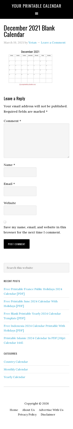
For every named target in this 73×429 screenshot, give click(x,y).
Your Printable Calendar (36, 5)
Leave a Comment (53, 42)
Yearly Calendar (14, 377)
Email (9, 184)
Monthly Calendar (16, 369)
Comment (12, 121)
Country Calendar (16, 361)
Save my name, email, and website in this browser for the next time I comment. (35, 229)
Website (10, 203)
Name (9, 165)
